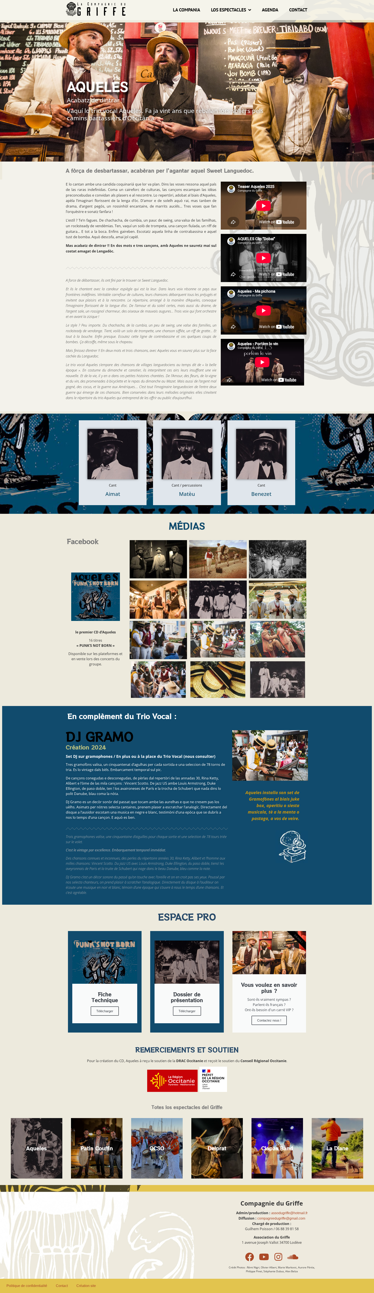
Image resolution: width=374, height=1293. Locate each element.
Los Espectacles (228, 10)
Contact (298, 10)
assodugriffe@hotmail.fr (289, 1213)
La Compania (186, 10)
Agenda (270, 10)
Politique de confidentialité (26, 1286)
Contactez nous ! (269, 1020)
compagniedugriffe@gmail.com (281, 1218)
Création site (86, 1286)
